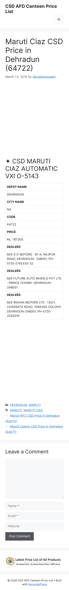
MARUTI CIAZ (33, 410)
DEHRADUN (18, 405)
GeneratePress (37, 584)
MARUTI (35, 405)
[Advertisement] (34, 120)
